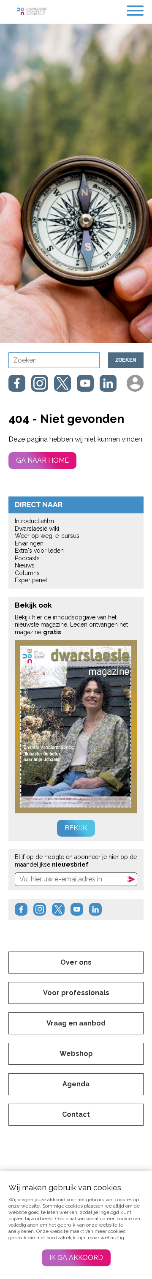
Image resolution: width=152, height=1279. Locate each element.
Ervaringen (29, 543)
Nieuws (25, 565)
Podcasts (27, 558)
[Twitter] (62, 383)
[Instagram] (39, 383)
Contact (76, 1114)
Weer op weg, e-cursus (47, 535)
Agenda (76, 1084)
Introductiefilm (34, 521)
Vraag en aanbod (76, 1023)
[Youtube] (85, 383)
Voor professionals (76, 993)
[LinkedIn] (108, 383)
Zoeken (125, 360)
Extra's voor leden (39, 550)
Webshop (76, 1054)
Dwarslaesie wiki (37, 528)
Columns (27, 573)
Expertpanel (31, 580)
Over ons (76, 962)
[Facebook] (16, 383)
